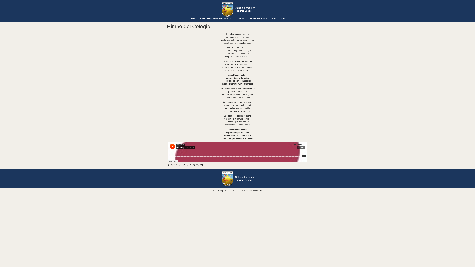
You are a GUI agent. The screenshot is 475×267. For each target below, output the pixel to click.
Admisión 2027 (278, 18)
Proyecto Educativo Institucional (214, 18)
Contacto (240, 18)
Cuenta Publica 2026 (258, 18)
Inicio (192, 18)
